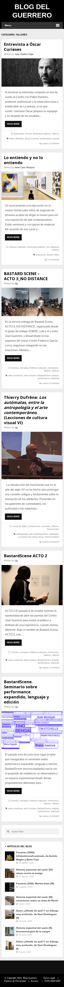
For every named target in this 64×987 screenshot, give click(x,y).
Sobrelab (55, 378)
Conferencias (34, 526)
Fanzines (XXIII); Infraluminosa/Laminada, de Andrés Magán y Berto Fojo (36, 856)
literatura (20, 138)
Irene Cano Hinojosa (25, 167)
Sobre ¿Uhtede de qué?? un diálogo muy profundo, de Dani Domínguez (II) (37, 914)
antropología (22, 534)
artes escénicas (15, 375)
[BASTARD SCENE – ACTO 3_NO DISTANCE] (32, 302)
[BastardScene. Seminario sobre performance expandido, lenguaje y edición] (32, 730)
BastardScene (44, 375)
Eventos (15, 368)
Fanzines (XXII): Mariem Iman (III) (35, 883)
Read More (14, 125)
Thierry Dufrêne (52, 537)
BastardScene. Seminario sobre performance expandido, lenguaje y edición (26, 692)
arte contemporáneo (38, 534)
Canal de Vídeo (20, 526)
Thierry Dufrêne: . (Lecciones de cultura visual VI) (25, 409)
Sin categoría (52, 247)
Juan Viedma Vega (24, 54)
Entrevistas (19, 134)
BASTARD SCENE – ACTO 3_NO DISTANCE (26, 276)
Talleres (55, 134)
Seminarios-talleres (42, 134)
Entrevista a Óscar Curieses (22, 46)
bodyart (55, 375)
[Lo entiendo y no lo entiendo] (32, 186)
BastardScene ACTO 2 (25, 555)
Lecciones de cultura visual (31, 537)
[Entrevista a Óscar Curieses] (32, 72)
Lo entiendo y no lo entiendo (23, 160)
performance (46, 138)
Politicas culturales (17, 247)
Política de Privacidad (15, 981)
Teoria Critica (53, 529)
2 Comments (53, 260)
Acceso (34, 981)
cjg (16, 283)
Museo (50, 255)
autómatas (54, 534)
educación (41, 255)
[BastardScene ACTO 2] (32, 585)
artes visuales (30, 375)
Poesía (28, 134)
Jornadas (24, 368)
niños (56, 255)
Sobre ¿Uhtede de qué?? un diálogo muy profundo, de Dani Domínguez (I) (37, 945)
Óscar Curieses (32, 138)
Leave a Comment (50, 143)
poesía (56, 138)
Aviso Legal (49, 978)
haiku (12, 138)
